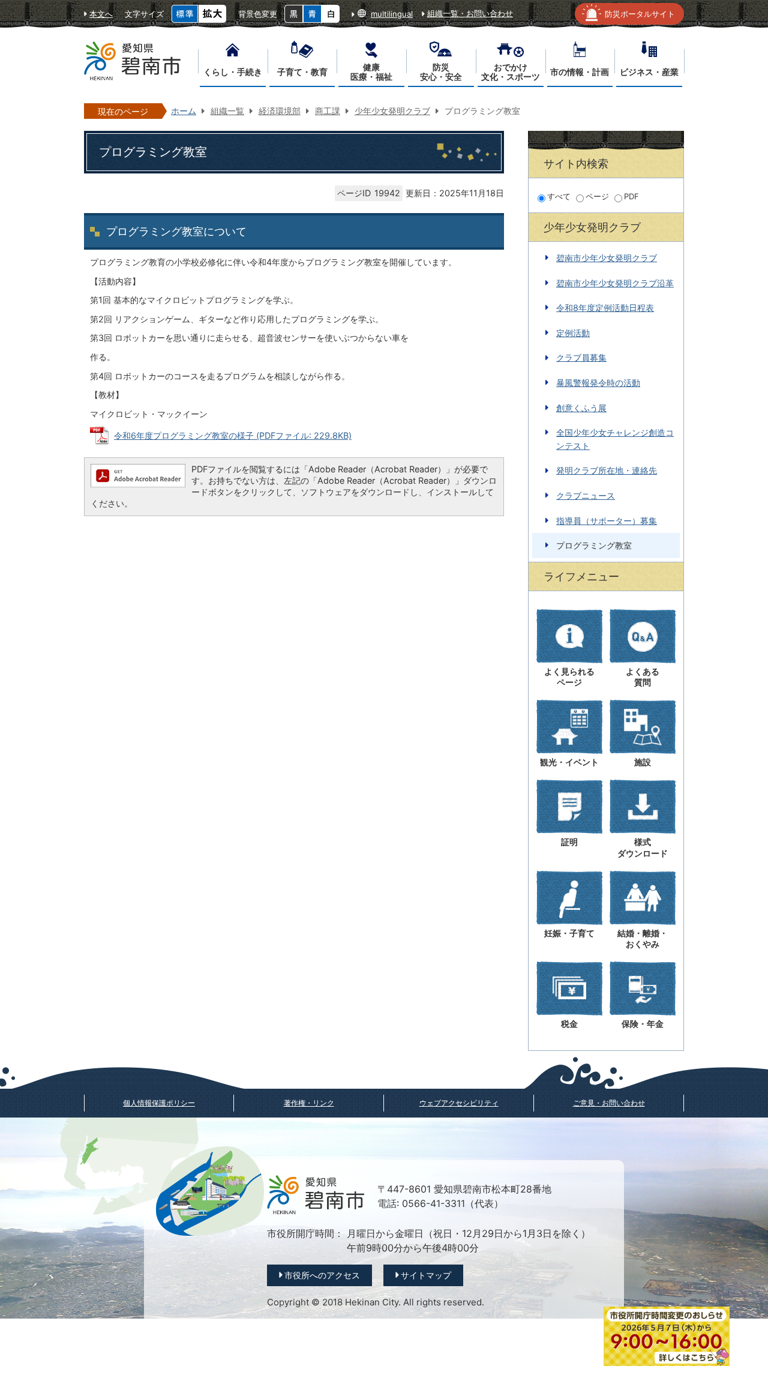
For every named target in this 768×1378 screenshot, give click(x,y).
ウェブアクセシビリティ (459, 1102)
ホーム (183, 111)
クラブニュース (585, 495)
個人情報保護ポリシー (159, 1102)
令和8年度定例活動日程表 (605, 307)
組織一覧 (227, 111)
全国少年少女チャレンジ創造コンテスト (615, 439)
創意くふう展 (581, 408)
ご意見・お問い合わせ (609, 1102)
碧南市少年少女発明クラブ (606, 258)
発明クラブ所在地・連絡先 (606, 470)
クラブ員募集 (581, 357)
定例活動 (573, 333)
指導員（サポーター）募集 (606, 521)
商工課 (327, 111)
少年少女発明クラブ (392, 111)
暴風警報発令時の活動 (598, 383)
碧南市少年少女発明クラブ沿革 (615, 283)
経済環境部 (280, 111)
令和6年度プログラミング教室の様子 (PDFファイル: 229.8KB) (233, 435)
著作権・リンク (309, 1102)
